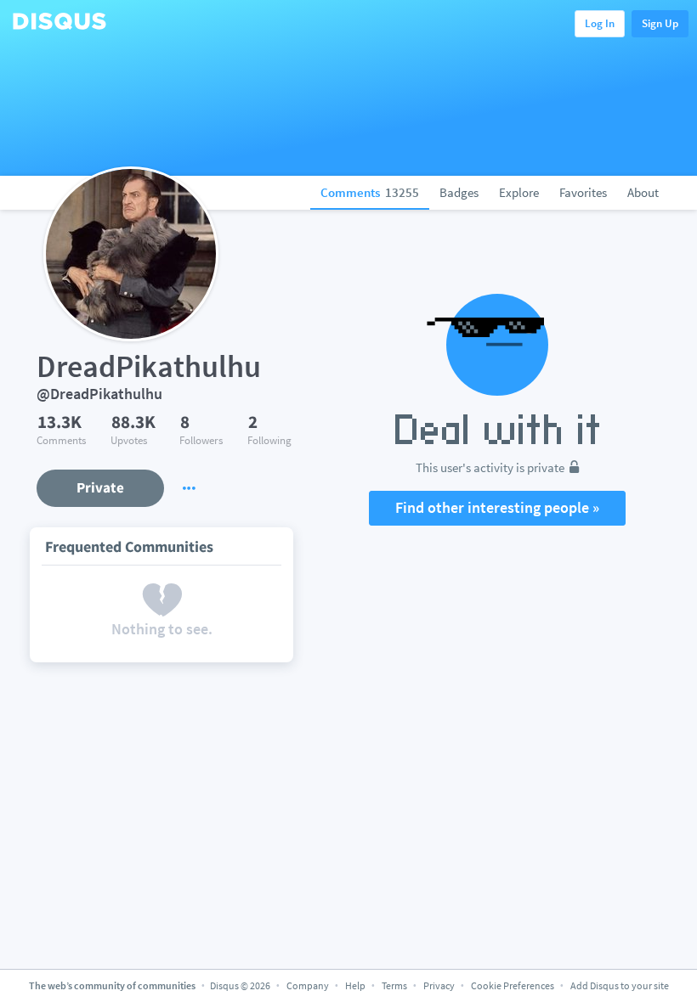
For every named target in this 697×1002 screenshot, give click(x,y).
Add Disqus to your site (619, 985)
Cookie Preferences (513, 985)
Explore (519, 192)
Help (355, 985)
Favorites (583, 192)
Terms (394, 985)
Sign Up (660, 23)
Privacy (439, 985)
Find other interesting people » (497, 507)
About (643, 192)
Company (307, 985)
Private (100, 487)
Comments (369, 192)
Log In (600, 23)
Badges (459, 192)
